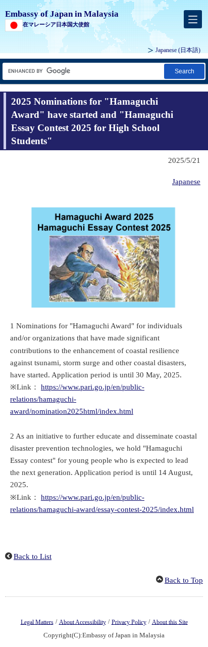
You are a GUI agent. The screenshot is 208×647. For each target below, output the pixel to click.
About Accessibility (82, 621)
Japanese (177, 50)
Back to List (32, 556)
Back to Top (184, 580)
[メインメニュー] (193, 19)
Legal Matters (37, 621)
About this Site (170, 621)
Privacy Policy (129, 621)
